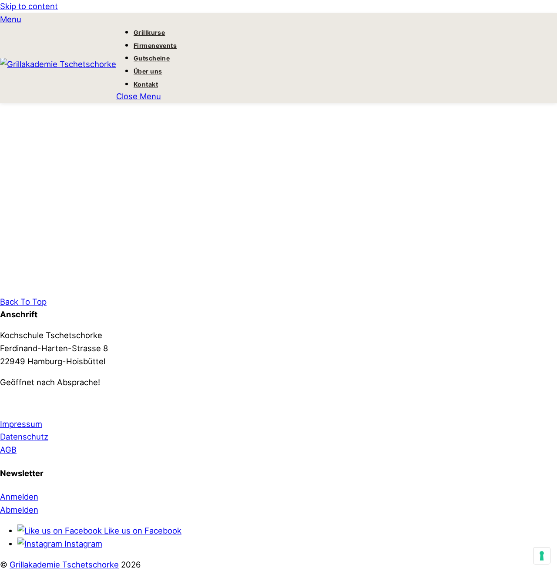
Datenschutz (24, 436)
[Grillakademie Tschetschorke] (58, 64)
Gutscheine (152, 58)
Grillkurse (149, 32)
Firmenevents (155, 45)
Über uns (148, 71)
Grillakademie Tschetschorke (64, 564)
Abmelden (19, 509)
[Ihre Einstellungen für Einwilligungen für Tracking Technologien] (542, 555)
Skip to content (29, 6)
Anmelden (19, 496)
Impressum (21, 424)
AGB (8, 449)
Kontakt (146, 84)
